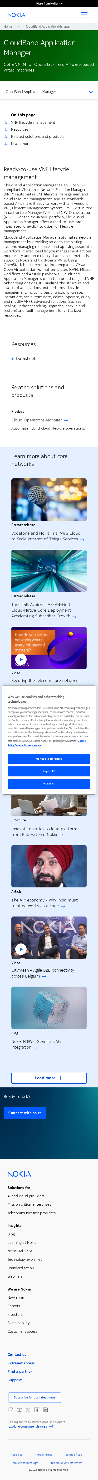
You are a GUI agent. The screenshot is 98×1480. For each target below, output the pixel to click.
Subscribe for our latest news (35, 1397)
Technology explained (25, 1259)
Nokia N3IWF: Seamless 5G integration (36, 1044)
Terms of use (74, 1454)
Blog (11, 1234)
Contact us (17, 1354)
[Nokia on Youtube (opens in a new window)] (19, 1410)
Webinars (15, 1276)
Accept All (49, 783)
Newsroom (16, 1297)
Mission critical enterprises (29, 1204)
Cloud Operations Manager (36, 420)
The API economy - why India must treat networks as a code (44, 902)
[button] (49, 648)
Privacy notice (43, 1454)
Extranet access (21, 1363)
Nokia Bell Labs (20, 1251)
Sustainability (18, 1323)
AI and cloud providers (26, 1196)
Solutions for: (19, 1187)
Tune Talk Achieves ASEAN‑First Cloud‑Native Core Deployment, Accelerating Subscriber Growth (41, 610)
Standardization (21, 1268)
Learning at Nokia (22, 1242)
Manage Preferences (49, 759)
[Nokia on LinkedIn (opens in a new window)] (45, 1410)
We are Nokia (19, 1289)
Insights (14, 1225)
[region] (48, 740)
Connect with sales (25, 1112)
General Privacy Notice (28, 745)
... (19, 26)
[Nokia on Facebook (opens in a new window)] (36, 1410)
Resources (20, 129)
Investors (15, 1314)
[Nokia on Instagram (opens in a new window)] (11, 1410)
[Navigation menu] (85, 16)
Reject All (49, 771)
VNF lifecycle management (33, 122)
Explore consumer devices (28, 1427)
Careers (14, 1306)
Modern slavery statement (66, 1463)
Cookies (17, 1454)
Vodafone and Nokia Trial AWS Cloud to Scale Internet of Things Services (45, 536)
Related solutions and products (37, 136)
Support (15, 1380)
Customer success (23, 1331)
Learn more (20, 143)
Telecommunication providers (32, 1213)
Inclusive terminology (25, 1463)
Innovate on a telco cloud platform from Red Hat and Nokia (44, 831)
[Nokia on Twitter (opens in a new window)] (28, 1410)
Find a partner (20, 1371)
